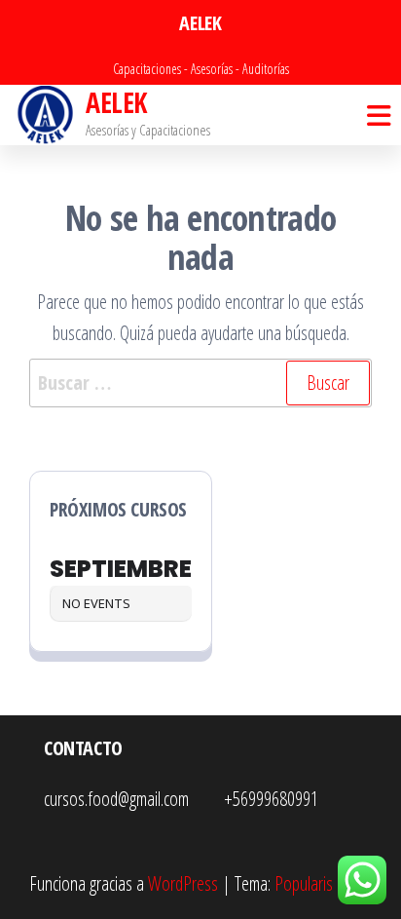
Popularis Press (323, 883)
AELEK (116, 102)
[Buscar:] (200, 383)
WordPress (183, 883)
